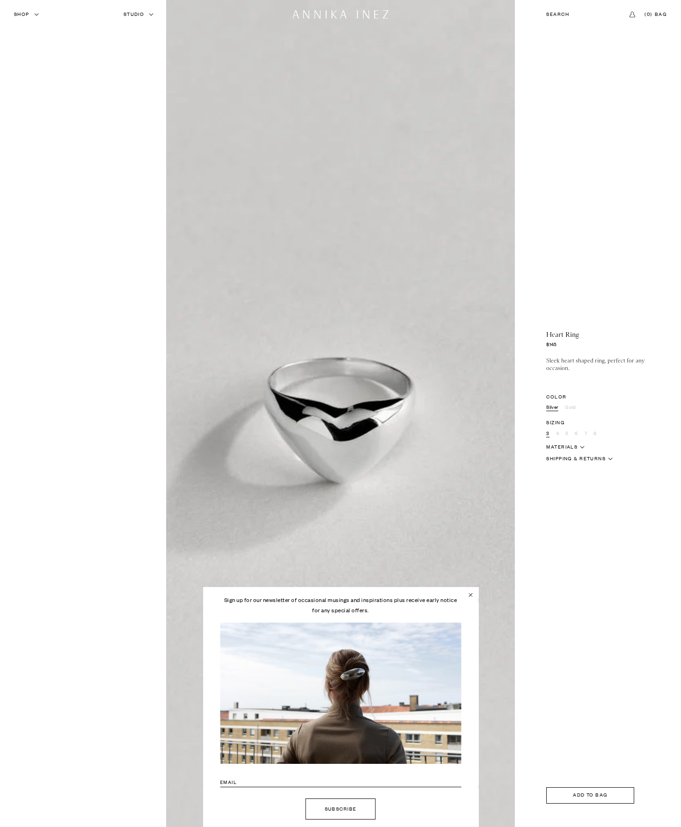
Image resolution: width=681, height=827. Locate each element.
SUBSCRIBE (341, 808)
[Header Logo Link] (340, 14)
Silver (552, 407)
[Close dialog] (470, 595)
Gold (570, 407)
